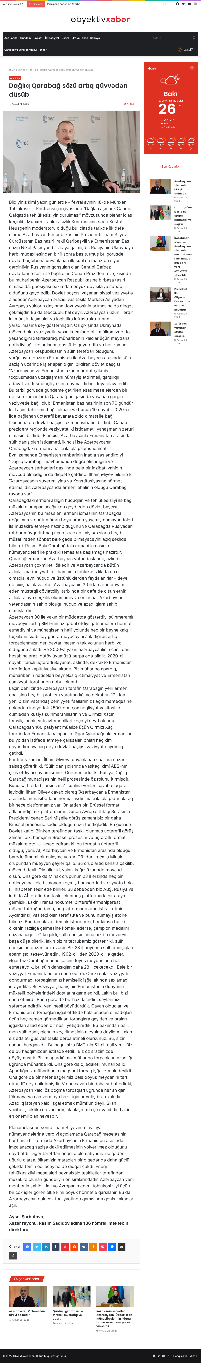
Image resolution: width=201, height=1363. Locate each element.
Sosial (65, 37)
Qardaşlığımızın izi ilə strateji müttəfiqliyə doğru (68, 1315)
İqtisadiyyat (52, 37)
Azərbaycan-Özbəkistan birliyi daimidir (27, 1313)
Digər (43, 49)
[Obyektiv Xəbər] (100, 20)
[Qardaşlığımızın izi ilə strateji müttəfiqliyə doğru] (71, 1296)
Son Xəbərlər (171, 166)
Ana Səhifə (10, 37)
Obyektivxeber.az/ (24, 1356)
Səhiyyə (95, 37)
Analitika (33, 69)
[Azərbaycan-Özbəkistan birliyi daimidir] (28, 1296)
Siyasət (38, 37)
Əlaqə (193, 1356)
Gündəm (25, 37)
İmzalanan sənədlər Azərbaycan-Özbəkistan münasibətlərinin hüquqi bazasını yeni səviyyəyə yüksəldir (109, 3)
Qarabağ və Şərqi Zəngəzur (20, 49)
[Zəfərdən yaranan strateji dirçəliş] (160, 329)
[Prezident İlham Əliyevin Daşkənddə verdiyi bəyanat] (160, 294)
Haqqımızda (180, 1356)
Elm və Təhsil (80, 37)
